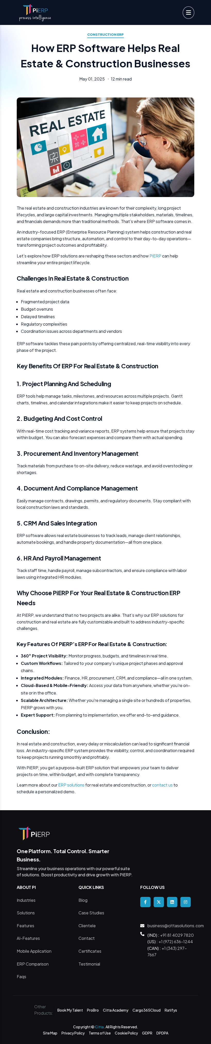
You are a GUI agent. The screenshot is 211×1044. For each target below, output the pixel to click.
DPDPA (162, 1033)
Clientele (87, 925)
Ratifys (171, 1010)
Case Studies (91, 912)
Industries (26, 900)
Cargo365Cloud (147, 1010)
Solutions (26, 912)
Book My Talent (70, 1010)
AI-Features (28, 938)
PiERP (155, 255)
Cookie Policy (126, 1033)
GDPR (147, 1033)
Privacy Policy (73, 1033)
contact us (162, 785)
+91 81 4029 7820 (177, 935)
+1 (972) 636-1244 (176, 941)
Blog (82, 900)
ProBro (93, 1010)
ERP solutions (71, 785)
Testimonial (89, 964)
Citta (99, 1026)
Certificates (89, 951)
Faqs (21, 976)
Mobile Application (34, 951)
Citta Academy (115, 1010)
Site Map (50, 1033)
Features (25, 925)
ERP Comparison (33, 964)
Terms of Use (100, 1033)
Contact (86, 938)
